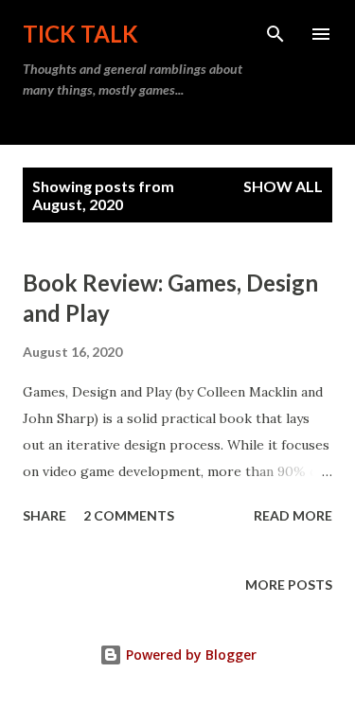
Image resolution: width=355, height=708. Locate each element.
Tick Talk (80, 33)
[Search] (275, 34)
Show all (283, 186)
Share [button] (44, 515)
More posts (288, 584)
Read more (293, 515)
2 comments (128, 515)
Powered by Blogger (189, 655)
